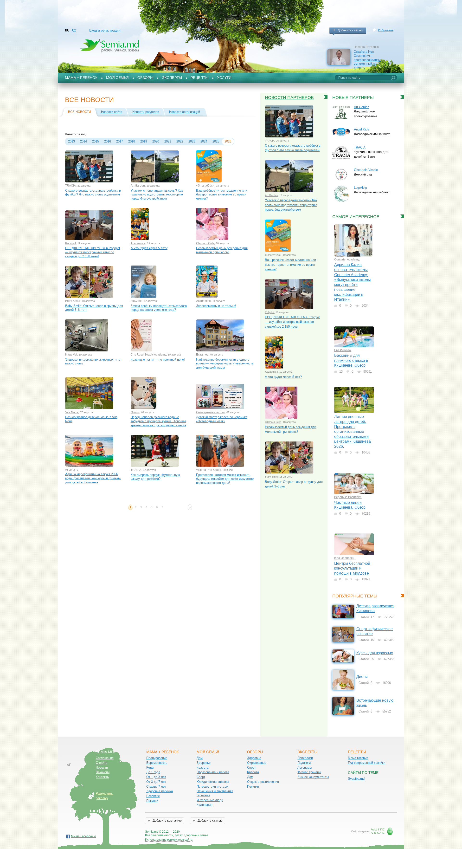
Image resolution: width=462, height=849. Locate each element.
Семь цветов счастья (210, 412)
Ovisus (135, 412)
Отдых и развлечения (263, 782)
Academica (138, 243)
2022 (179, 141)
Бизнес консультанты (313, 777)
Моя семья (117, 78)
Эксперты (172, 78)
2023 (191, 141)
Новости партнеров (289, 97)
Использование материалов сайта (168, 839)
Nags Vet (71, 354)
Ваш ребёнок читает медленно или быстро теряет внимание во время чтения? (221, 194)
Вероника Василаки (347, 497)
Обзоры (145, 78)
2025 (215, 141)
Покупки (152, 801)
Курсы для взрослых (374, 653)
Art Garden (138, 185)
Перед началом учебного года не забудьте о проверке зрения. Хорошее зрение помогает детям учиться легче (158, 421)
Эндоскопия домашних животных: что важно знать (92, 361)
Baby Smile (72, 301)
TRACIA (70, 185)
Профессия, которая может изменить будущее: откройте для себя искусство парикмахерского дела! (225, 479)
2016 (107, 141)
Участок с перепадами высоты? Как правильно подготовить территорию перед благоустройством (157, 194)
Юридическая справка (213, 782)
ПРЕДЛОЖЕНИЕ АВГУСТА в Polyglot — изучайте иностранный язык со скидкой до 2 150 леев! (92, 252)
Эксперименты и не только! (216, 306)
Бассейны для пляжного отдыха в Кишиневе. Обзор (351, 360)
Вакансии (102, 772)
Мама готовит (358, 758)
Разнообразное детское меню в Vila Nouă (91, 419)
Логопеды (304, 767)
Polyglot (70, 243)
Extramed (202, 354)
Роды (150, 767)
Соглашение (105, 758)
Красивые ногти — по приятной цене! (158, 359)
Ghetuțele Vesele (366, 170)
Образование (256, 763)
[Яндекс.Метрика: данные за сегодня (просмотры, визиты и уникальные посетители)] (222, 832)
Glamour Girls (205, 243)
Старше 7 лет (156, 786)
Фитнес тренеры (309, 772)
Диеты (362, 676)
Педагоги (304, 763)
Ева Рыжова (342, 350)
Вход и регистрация (105, 30)
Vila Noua (71, 412)
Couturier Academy (346, 259)
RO (74, 30)
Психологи (305, 758)
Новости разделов (145, 112)
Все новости (79, 112)
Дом (200, 758)
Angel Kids (361, 129)
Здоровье (204, 763)
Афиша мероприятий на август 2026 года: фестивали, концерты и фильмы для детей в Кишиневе (93, 478)
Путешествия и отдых (212, 786)
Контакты (102, 777)
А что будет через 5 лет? (149, 248)
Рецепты (199, 78)
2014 (83, 141)
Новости (102, 767)
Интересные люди (210, 800)
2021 (167, 141)
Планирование (156, 758)
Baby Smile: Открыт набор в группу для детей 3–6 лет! (94, 308)
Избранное (385, 30)
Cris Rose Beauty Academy (148, 354)
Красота (202, 767)
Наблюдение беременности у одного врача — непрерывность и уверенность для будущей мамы (225, 363)
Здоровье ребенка (159, 791)
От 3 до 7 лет (156, 782)
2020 (155, 141)
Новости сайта (111, 112)
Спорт (201, 777)
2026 (228, 141)
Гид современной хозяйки (366, 763)
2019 (143, 141)
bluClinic (136, 301)
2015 (95, 141)
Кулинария (204, 804)
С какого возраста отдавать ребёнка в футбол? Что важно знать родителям (93, 192)
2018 (131, 141)
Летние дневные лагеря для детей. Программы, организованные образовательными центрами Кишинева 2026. (352, 431)
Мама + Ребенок (81, 78)
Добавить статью (350, 30)
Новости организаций (184, 112)
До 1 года (153, 772)
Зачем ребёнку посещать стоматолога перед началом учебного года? (159, 308)
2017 (119, 141)
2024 (203, 141)
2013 (71, 141)
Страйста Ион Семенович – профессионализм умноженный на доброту (367, 60)
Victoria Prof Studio (208, 470)
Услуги (224, 78)
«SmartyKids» (205, 185)
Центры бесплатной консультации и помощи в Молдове (352, 568)
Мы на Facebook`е (83, 836)
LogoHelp (360, 187)
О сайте (101, 763)
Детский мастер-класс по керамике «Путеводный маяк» (221, 419)
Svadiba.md (356, 778)
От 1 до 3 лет (156, 777)
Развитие (153, 796)
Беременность (156, 763)
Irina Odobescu (344, 558)
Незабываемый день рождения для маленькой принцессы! (222, 250)
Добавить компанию (167, 820)
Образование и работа (213, 772)
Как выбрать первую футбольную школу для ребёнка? (155, 477)
